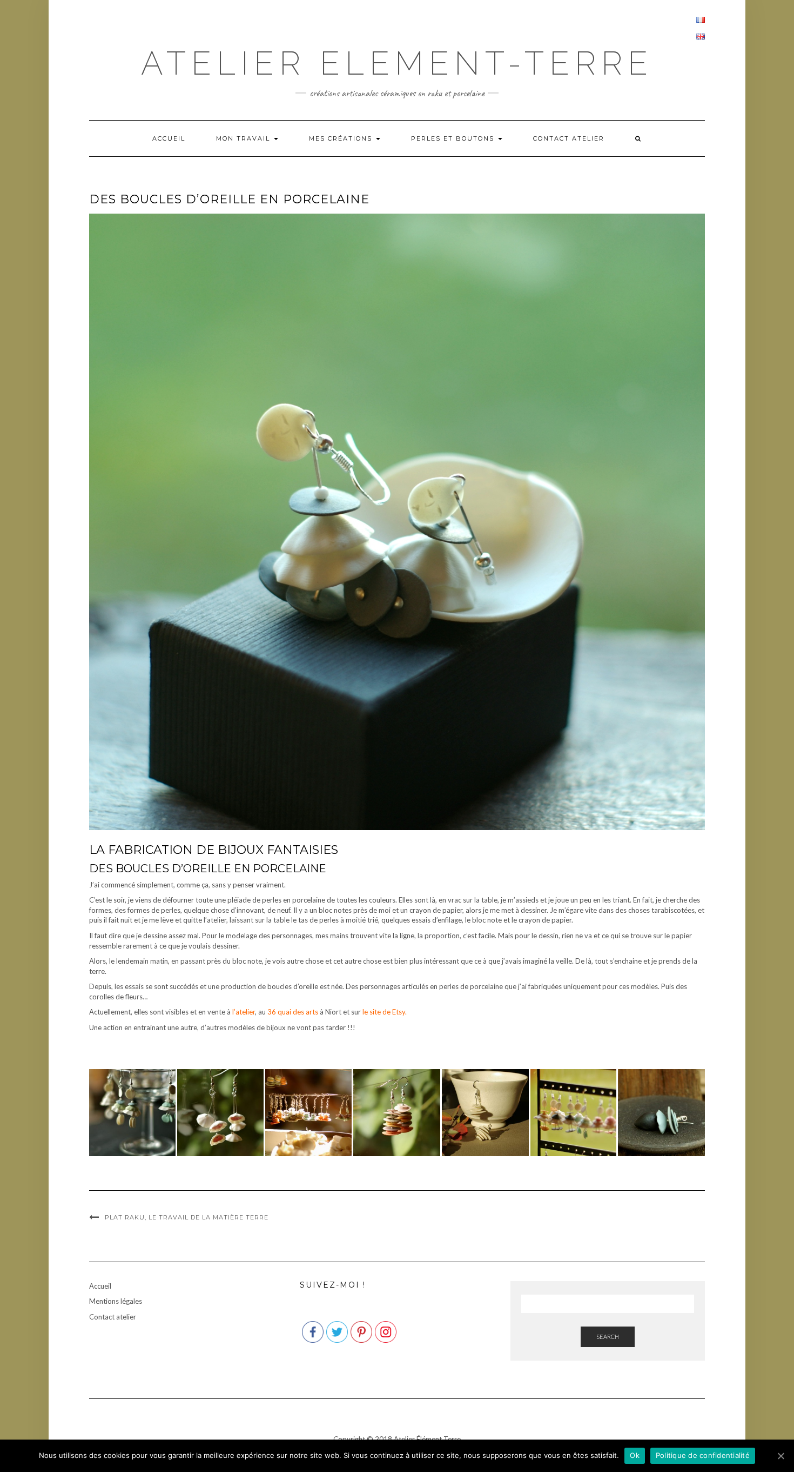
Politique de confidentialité (703, 1455)
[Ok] (780, 1455)
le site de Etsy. (384, 1011)
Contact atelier (568, 138)
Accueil (168, 138)
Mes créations (342, 138)
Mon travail (244, 138)
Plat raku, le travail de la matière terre (186, 1217)
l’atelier (243, 1011)
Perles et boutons (454, 138)
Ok (635, 1455)
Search (607, 1336)
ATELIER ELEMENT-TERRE (397, 63)
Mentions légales (115, 1301)
